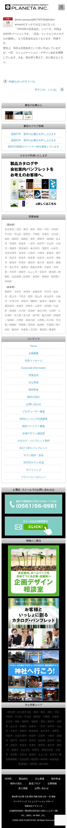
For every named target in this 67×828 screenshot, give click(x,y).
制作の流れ (33, 397)
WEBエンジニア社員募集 (33, 418)
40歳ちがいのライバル (21, 81)
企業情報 (52, 783)
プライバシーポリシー (33, 477)
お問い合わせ (33, 404)
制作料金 (34, 389)
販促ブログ (35, 783)
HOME (8, 778)
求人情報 (23, 788)
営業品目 (34, 375)
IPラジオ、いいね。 (47, 89)
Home (33, 346)
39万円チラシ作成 (33, 462)
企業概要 (34, 353)
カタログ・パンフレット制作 (33, 440)
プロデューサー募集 (33, 411)
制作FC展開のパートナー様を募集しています (33, 146)
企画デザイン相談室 (33, 433)
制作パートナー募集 (33, 426)
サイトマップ (33, 469)
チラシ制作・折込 (34, 455)
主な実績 (34, 382)
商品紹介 (23, 778)
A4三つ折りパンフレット (33, 448)
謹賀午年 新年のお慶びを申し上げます (33, 134)
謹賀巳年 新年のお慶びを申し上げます (33, 140)
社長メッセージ (33, 360)
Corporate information (33, 367)
